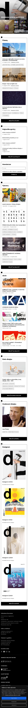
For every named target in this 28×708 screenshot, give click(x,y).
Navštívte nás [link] (4, 619)
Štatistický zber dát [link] (6, 624)
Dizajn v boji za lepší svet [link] (9, 84)
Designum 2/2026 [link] (15, 62)
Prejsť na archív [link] (14, 603)
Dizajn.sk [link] (12, 383)
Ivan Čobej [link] (5, 429)
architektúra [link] (6, 64)
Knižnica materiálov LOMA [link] (9, 232)
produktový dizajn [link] (8, 88)
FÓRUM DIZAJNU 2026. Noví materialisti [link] (14, 225)
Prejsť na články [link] (14, 120)
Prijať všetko (14, 698)
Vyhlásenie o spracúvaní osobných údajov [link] (11, 621)
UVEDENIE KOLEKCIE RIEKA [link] (10, 307)
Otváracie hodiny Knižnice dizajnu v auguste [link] (19, 31)
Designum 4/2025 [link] (7, 557)
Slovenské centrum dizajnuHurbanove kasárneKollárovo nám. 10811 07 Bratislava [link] (8, 642)
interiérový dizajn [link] (12, 229)
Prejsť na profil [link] (14, 438)
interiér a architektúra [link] (17, 64)
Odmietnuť (14, 705)
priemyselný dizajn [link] (13, 431)
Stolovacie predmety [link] (8, 388)
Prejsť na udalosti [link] (14, 267)
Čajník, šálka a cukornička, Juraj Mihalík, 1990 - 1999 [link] (11, 380)
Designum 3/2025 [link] (7, 595)
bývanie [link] (5, 229)
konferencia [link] (15, 113)
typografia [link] (6, 115)
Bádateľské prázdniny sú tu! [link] (10, 138)
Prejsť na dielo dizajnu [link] (14, 395)
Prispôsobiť (14, 701)
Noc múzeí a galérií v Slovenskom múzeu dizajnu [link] (12, 343)
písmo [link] (21, 113)
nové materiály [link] (6, 234)
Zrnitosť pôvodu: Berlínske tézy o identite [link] (12, 107)
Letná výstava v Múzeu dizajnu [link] (11, 204)
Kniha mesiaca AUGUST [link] (7, 32)
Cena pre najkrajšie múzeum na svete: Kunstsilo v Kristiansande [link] (13, 59)
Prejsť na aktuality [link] (14, 156)
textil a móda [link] (17, 259)
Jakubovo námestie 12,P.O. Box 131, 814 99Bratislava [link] (7, 633)
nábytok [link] (5, 431)
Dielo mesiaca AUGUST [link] (9, 143)
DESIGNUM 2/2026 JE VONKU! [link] (12, 17)
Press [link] (2, 617)
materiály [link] (19, 232)
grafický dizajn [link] (7, 113)
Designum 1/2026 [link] (7, 520)
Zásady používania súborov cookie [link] (12, 695)
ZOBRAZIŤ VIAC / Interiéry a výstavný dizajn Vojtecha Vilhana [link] (13, 290)
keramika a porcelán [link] (8, 386)
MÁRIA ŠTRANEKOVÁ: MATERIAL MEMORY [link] (11, 254)
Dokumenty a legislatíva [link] (7, 616)
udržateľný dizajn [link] (7, 261)
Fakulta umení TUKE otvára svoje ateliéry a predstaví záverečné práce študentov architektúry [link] (13, 325)
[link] (14, 10)
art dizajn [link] (5, 383)
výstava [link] (16, 88)
